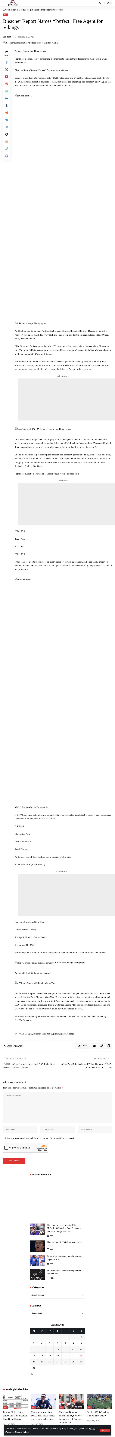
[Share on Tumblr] (6, 105)
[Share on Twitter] (6, 69)
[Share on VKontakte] (6, 119)
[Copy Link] (6, 148)
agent (30, 1034)
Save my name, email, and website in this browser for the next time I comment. (40, 1138)
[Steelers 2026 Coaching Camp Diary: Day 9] (99, 1401)
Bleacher (37, 1034)
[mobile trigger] (5, 3)
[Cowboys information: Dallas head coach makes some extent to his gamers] (43, 1401)
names (49, 1034)
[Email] (6, 141)
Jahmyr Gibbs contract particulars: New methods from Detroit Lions (15, 1415)
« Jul (31, 1374)
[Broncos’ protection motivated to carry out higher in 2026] (37, 1260)
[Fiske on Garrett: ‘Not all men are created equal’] (37, 1246)
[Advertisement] (66, 399)
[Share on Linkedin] (6, 98)
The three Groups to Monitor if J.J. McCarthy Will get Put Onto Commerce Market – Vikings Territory (64, 1228)
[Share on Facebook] (6, 62)
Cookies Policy (21, 1432)
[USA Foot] (13, 3)
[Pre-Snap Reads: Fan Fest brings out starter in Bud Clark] (37, 1274)
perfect (56, 1034)
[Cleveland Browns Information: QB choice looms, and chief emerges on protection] (71, 1401)
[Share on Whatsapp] (6, 91)
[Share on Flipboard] (6, 76)
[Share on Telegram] (6, 127)
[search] (95, 3)
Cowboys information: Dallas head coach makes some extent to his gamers (43, 1415)
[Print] (6, 155)
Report (63, 1034)
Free (44, 1034)
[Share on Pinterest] (6, 83)
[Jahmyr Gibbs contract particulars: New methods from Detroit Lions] (15, 1401)
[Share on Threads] (6, 134)
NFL (5, 14)
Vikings (70, 1034)
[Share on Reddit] (6, 112)
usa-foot (7, 37)
